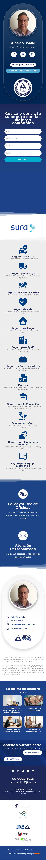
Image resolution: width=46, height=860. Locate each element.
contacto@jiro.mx (23, 782)
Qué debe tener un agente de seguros (12, 730)
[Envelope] (23, 54)
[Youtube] (28, 771)
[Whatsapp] (14, 54)
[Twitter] (23, 771)
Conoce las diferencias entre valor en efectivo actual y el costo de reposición (12, 711)
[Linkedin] (33, 771)
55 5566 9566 (23, 779)
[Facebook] (13, 771)
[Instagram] (18, 771)
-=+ (36, 850)
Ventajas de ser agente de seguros (33, 730)
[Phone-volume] (32, 54)
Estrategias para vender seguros (34, 709)
